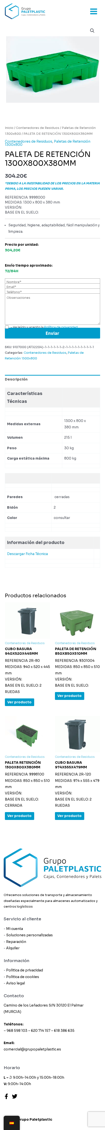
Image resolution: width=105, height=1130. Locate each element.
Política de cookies (22, 977)
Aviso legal (15, 983)
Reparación (16, 941)
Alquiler (13, 948)
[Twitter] (14, 1096)
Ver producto (19, 702)
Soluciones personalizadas (29, 935)
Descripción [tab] (16, 379)
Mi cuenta (14, 928)
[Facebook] (6, 1096)
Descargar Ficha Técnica (27, 554)
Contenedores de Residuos (37, 128)
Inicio (9, 128)
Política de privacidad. (61, 327)
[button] (92, 30)
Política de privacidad (24, 970)
